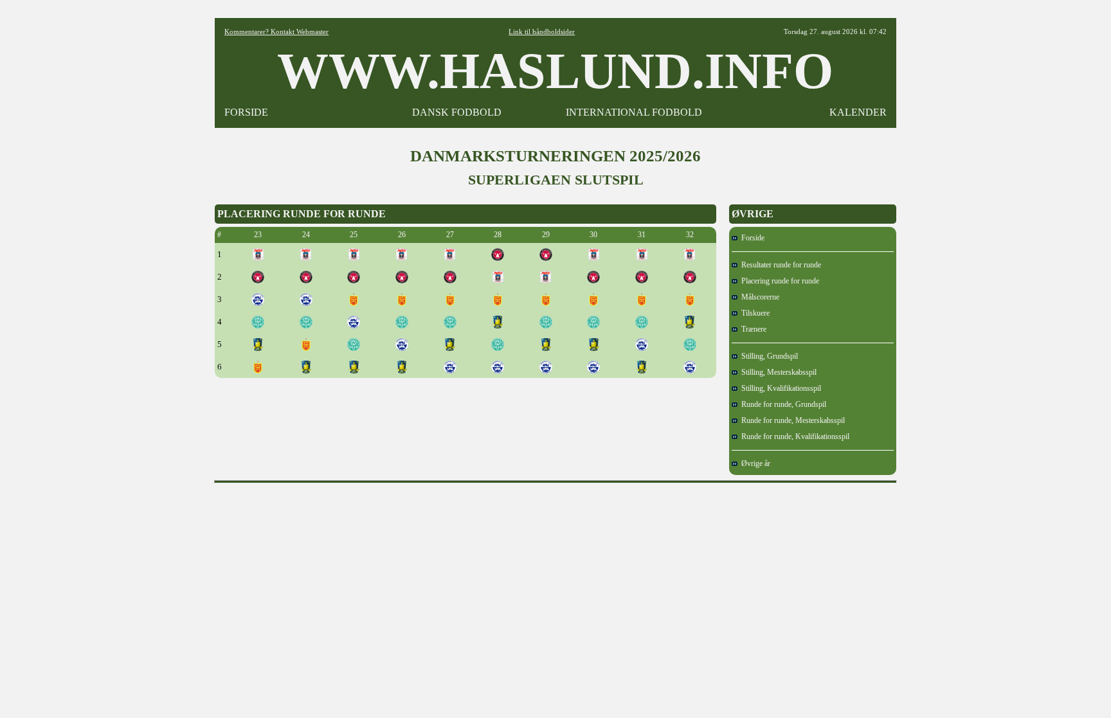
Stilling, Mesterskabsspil (777, 372)
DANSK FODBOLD (456, 112)
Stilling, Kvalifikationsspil (779, 388)
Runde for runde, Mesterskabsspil (791, 420)
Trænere (751, 329)
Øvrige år (753, 463)
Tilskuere (753, 313)
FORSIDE (246, 112)
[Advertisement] (555, 517)
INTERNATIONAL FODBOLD (634, 112)
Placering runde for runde (778, 280)
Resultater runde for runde (779, 264)
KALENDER (858, 112)
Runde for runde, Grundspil (781, 404)
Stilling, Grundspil (767, 356)
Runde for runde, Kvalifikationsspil (793, 436)
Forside (750, 237)
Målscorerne (758, 296)
